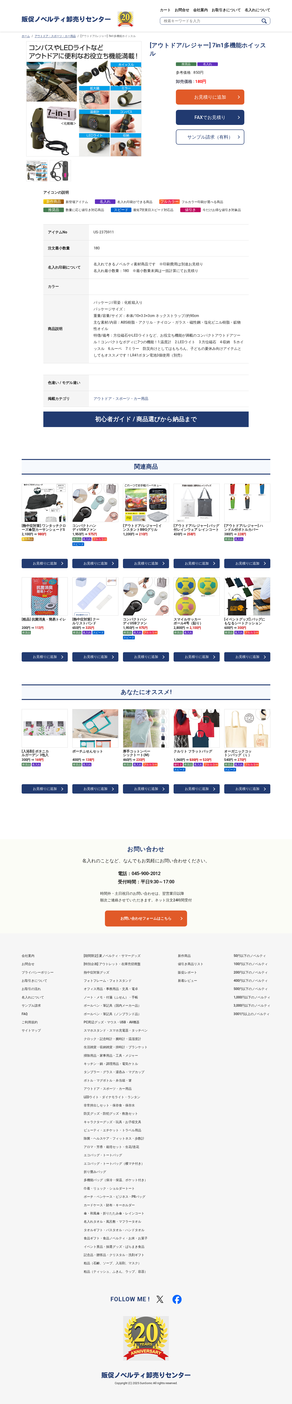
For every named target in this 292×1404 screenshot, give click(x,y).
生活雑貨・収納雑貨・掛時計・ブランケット (116, 1047)
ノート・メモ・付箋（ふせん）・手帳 (111, 997)
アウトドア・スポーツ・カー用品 (55, 36)
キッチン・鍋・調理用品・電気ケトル (111, 1064)
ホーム (26, 36)
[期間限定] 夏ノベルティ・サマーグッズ (112, 956)
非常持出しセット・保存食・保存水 (109, 1105)
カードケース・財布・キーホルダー (109, 1205)
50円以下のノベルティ (250, 956)
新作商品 (184, 956)
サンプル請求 (31, 1005)
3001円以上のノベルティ (252, 1014)
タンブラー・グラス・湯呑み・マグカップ (114, 1072)
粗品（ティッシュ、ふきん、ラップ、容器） (116, 1271)
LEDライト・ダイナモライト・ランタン (112, 1097)
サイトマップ (31, 1030)
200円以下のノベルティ (251, 972)
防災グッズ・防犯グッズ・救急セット (111, 1113)
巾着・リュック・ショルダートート (109, 1188)
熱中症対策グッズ (96, 972)
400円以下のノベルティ (251, 980)
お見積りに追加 (210, 97)
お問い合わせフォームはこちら (146, 918)
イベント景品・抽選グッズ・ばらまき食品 (114, 1246)
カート (165, 10)
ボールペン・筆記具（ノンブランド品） (112, 1014)
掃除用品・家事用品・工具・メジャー (111, 1055)
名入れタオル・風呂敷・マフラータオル (112, 1221)
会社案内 (200, 10)
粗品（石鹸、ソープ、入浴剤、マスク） (112, 1263)
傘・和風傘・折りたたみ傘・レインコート (114, 1213)
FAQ (25, 1014)
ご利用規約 (30, 1022)
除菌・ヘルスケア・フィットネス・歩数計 (114, 1138)
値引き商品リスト (190, 964)
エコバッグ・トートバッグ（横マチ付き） (114, 1163)
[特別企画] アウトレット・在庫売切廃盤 (112, 964)
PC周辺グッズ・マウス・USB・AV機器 (111, 1022)
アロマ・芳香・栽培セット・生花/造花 (111, 1147)
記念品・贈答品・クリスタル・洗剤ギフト (114, 1255)
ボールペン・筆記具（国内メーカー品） (112, 1005)
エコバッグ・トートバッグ (103, 1155)
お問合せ (182, 10)
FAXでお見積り (210, 117)
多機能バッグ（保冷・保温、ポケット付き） (116, 1180)
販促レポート (187, 972)
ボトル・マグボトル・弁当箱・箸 (108, 1080)
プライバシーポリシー (38, 972)
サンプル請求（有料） (210, 137)
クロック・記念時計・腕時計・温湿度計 (112, 1039)
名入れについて (257, 10)
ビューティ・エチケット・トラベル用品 (112, 1130)
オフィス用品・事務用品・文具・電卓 (111, 989)
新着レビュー (187, 980)
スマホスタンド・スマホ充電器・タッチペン (116, 1030)
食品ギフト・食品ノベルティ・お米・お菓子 (116, 1238)
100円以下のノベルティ (251, 964)
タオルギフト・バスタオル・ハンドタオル (114, 1230)
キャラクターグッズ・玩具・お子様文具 (112, 1122)
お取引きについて (226, 10)
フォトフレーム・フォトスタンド (108, 980)
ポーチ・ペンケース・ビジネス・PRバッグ (114, 1196)
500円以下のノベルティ (251, 989)
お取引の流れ (31, 989)
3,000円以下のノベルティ (252, 1005)
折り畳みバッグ (95, 1172)
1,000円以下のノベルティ (252, 997)
